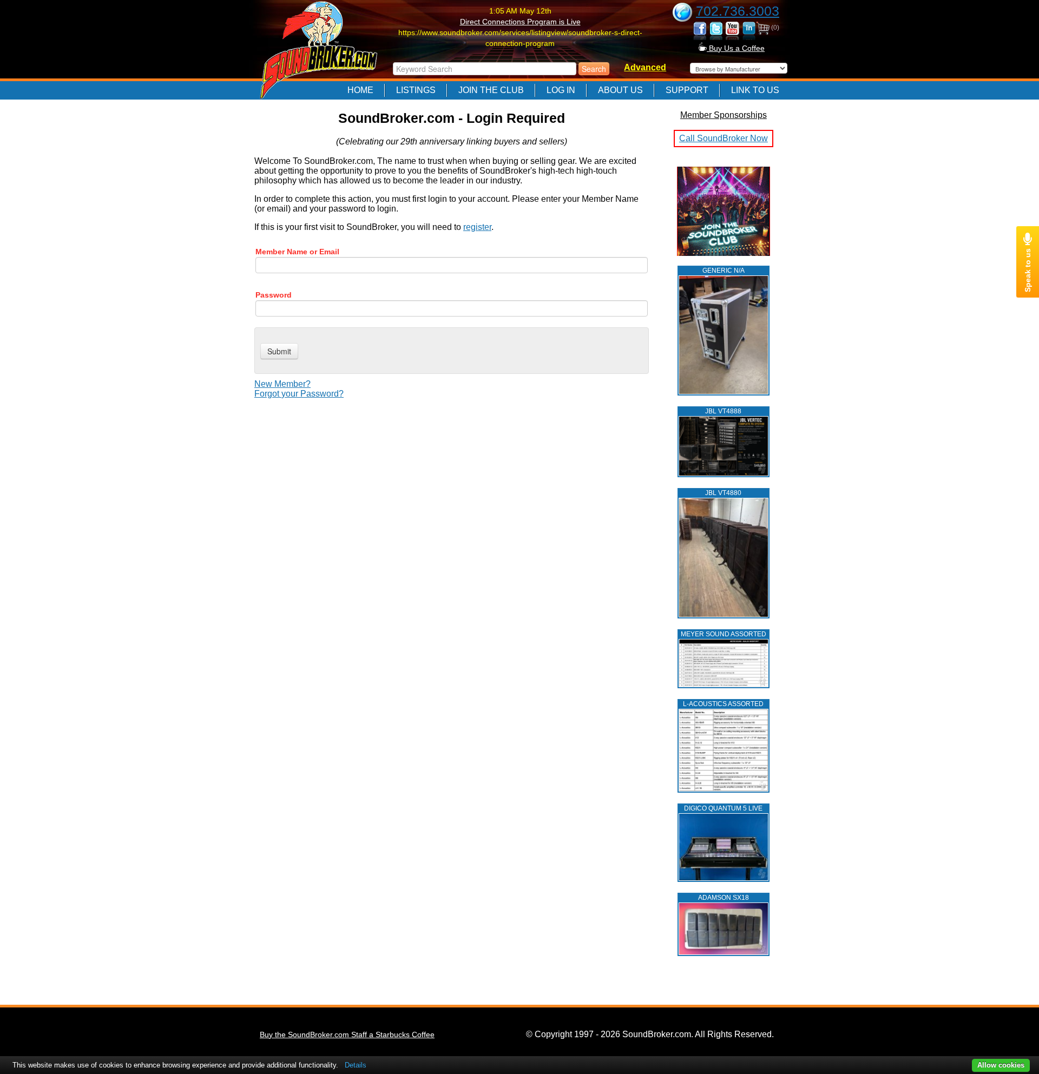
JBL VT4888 (723, 411)
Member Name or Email (297, 251)
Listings (416, 90)
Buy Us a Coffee (736, 48)
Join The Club (491, 90)
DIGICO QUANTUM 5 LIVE (723, 808)
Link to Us (755, 90)
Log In (561, 90)
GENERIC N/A (723, 270)
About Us (620, 90)
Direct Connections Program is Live (520, 21)
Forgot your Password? (299, 393)
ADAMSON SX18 (723, 897)
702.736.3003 (737, 10)
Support (687, 90)
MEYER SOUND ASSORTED (723, 634)
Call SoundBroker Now (723, 138)
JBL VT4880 (723, 493)
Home (360, 90)
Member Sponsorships (723, 115)
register (477, 227)
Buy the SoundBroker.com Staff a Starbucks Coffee (347, 1034)
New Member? (282, 383)
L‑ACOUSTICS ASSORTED (723, 704)
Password (273, 295)
